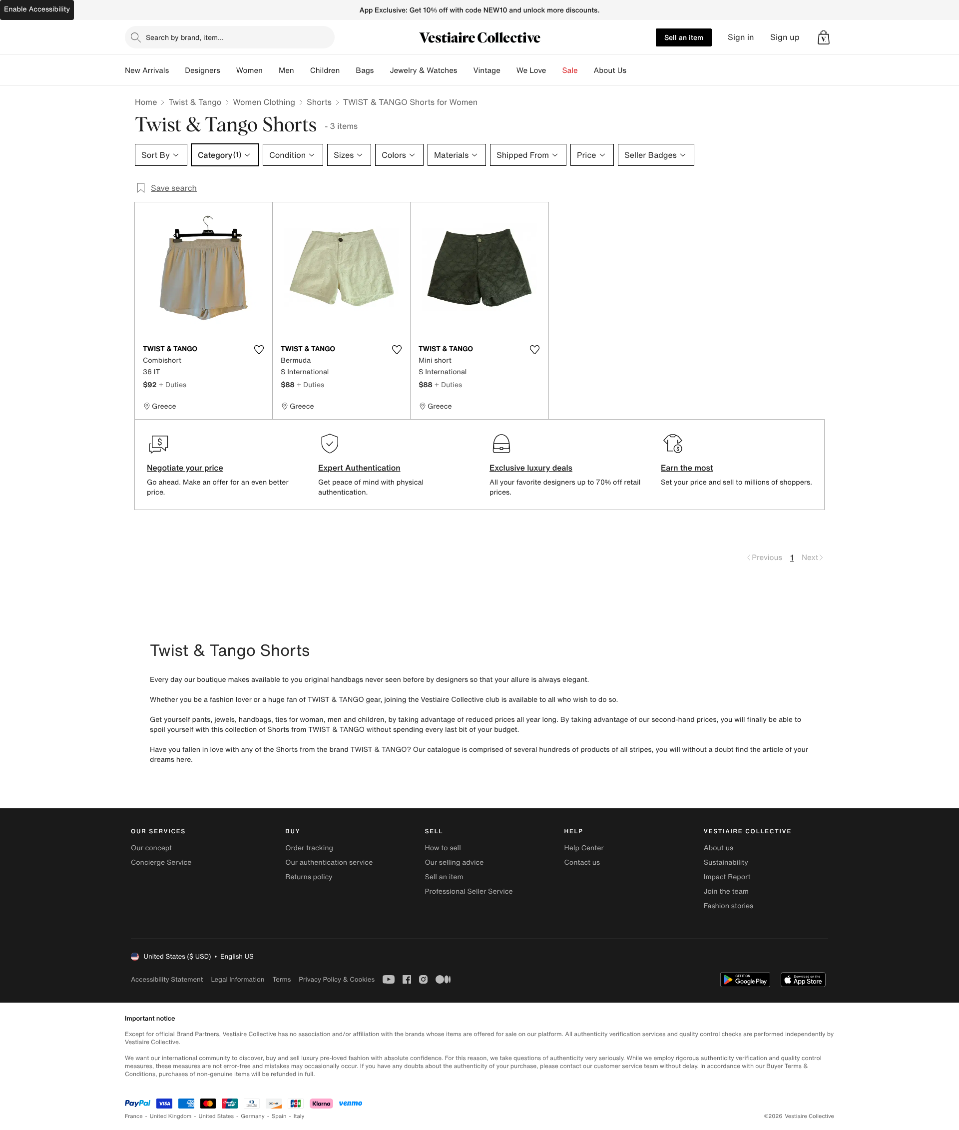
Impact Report (727, 877)
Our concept (151, 848)
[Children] (348, 70)
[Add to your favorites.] (259, 350)
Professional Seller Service (468, 891)
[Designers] (228, 70)
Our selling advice (454, 862)
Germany (253, 1116)
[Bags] (382, 70)
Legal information (237, 979)
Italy (299, 1116)
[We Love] (554, 70)
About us (718, 848)
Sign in (741, 37)
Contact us (582, 862)
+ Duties (172, 384)
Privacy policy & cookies (337, 979)
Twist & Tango (194, 102)
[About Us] (634, 70)
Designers (202, 70)
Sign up (785, 37)
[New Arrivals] (177, 70)
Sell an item (683, 37)
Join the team (726, 891)
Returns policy (308, 877)
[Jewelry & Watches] (465, 70)
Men (286, 70)
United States (216, 1116)
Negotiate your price (185, 468)
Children (325, 70)
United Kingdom (171, 1116)
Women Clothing (264, 102)
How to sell (443, 848)
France (134, 1116)
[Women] (271, 70)
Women (249, 70)
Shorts (319, 102)
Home (146, 102)
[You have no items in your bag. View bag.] (824, 37)
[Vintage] (508, 70)
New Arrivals (147, 70)
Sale (570, 70)
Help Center (584, 848)
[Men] (302, 70)
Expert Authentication (359, 468)
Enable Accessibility (37, 9)
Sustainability (726, 862)
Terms (281, 979)
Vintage (486, 70)
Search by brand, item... (185, 37)
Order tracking (309, 848)
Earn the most (687, 468)
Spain (279, 1116)
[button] (824, 37)
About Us (610, 70)
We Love (531, 70)
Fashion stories (728, 906)
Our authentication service (329, 862)
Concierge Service (161, 862)
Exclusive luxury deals (530, 468)
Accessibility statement (167, 979)
